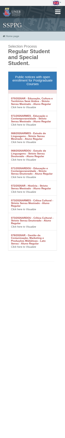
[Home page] (12, 12)
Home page (12, 36)
